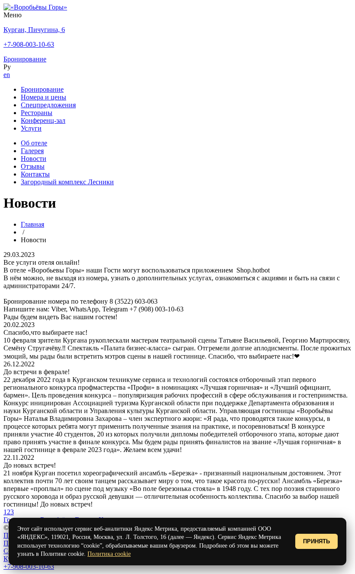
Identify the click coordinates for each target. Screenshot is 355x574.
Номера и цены (43, 97)
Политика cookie (109, 554)
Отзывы (33, 166)
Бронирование (42, 89)
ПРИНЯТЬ (316, 541)
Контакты (35, 174)
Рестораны (36, 112)
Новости (33, 158)
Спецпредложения (48, 105)
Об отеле (34, 143)
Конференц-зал (43, 120)
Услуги (31, 128)
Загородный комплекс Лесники (67, 182)
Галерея (32, 150)
